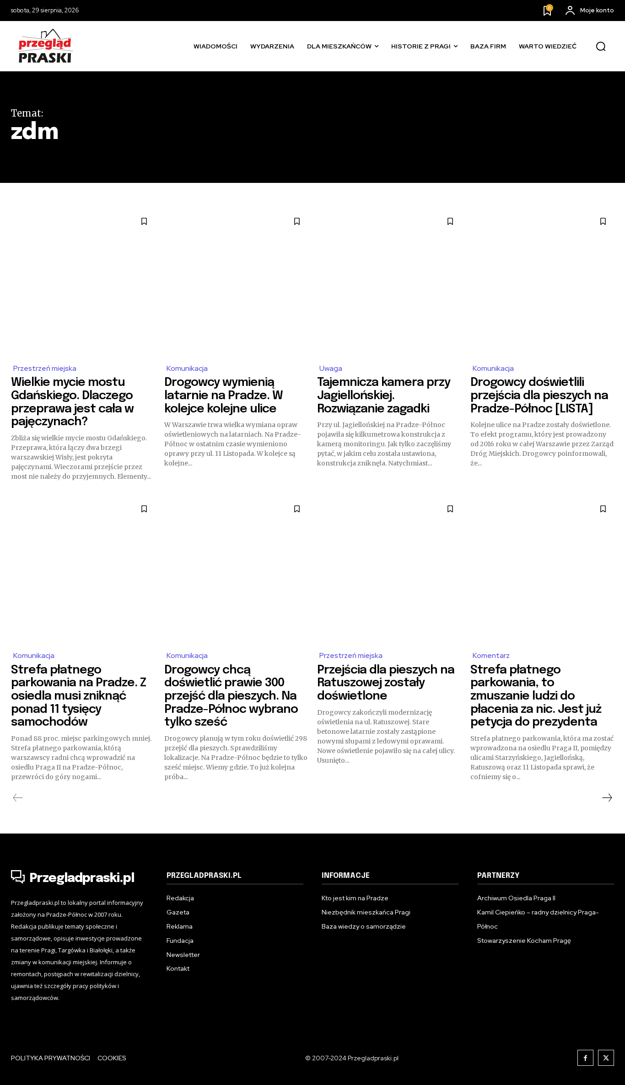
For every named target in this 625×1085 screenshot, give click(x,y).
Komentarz (491, 655)
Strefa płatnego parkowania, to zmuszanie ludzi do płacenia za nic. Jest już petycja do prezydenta (535, 696)
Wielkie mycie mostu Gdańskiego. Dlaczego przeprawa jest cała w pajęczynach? (72, 402)
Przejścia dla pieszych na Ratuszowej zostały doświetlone (385, 683)
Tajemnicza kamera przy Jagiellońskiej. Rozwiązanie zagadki (383, 395)
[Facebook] (585, 1058)
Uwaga (330, 368)
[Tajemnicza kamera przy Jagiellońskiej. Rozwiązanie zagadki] (389, 282)
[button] (600, 46)
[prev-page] (18, 798)
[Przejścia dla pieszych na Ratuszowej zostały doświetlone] (389, 570)
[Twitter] (606, 1058)
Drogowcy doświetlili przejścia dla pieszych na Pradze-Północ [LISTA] (539, 395)
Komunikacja (187, 368)
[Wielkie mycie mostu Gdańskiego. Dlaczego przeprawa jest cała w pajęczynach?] (83, 282)
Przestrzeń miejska (44, 368)
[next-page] (606, 798)
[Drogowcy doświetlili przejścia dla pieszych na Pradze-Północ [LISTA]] (542, 282)
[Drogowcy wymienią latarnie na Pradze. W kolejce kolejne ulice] (236, 282)
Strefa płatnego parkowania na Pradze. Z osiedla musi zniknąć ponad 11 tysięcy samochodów (78, 696)
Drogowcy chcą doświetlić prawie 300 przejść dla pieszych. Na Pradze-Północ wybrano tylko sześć (231, 696)
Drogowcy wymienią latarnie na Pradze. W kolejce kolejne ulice (223, 395)
